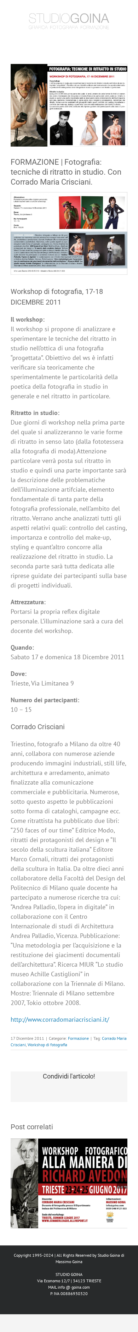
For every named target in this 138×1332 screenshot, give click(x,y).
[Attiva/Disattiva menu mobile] (124, 38)
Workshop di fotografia (47, 1044)
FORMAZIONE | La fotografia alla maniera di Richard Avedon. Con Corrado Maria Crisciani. (69, 1166)
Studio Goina (109, 1255)
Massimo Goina (69, 1261)
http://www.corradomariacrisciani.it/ (60, 1019)
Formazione (78, 1038)
